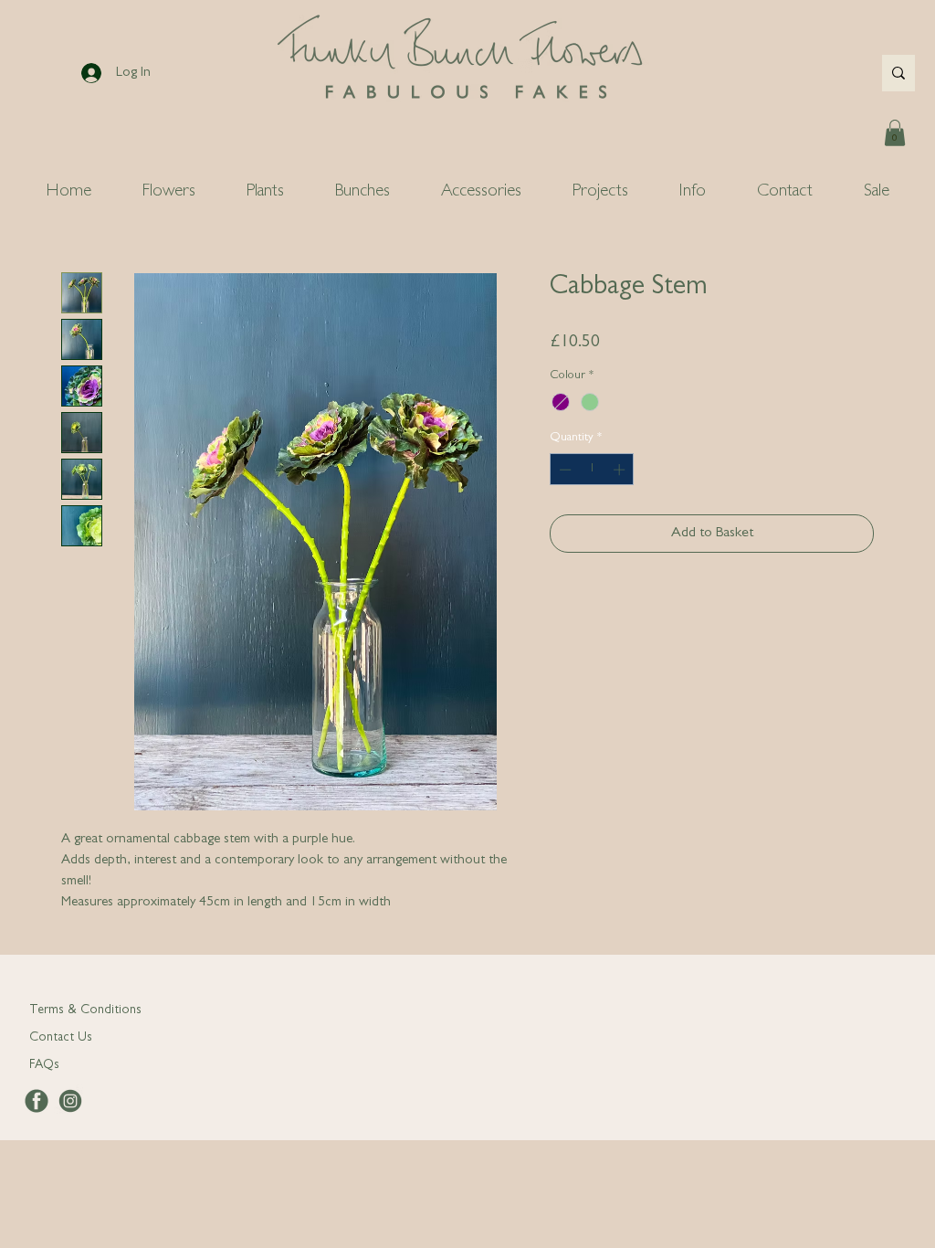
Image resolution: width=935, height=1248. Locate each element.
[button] (895, 133)
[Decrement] (563, 469)
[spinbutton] (592, 469)
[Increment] (621, 469)
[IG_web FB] (70, 1100)
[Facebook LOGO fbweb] (36, 1100)
